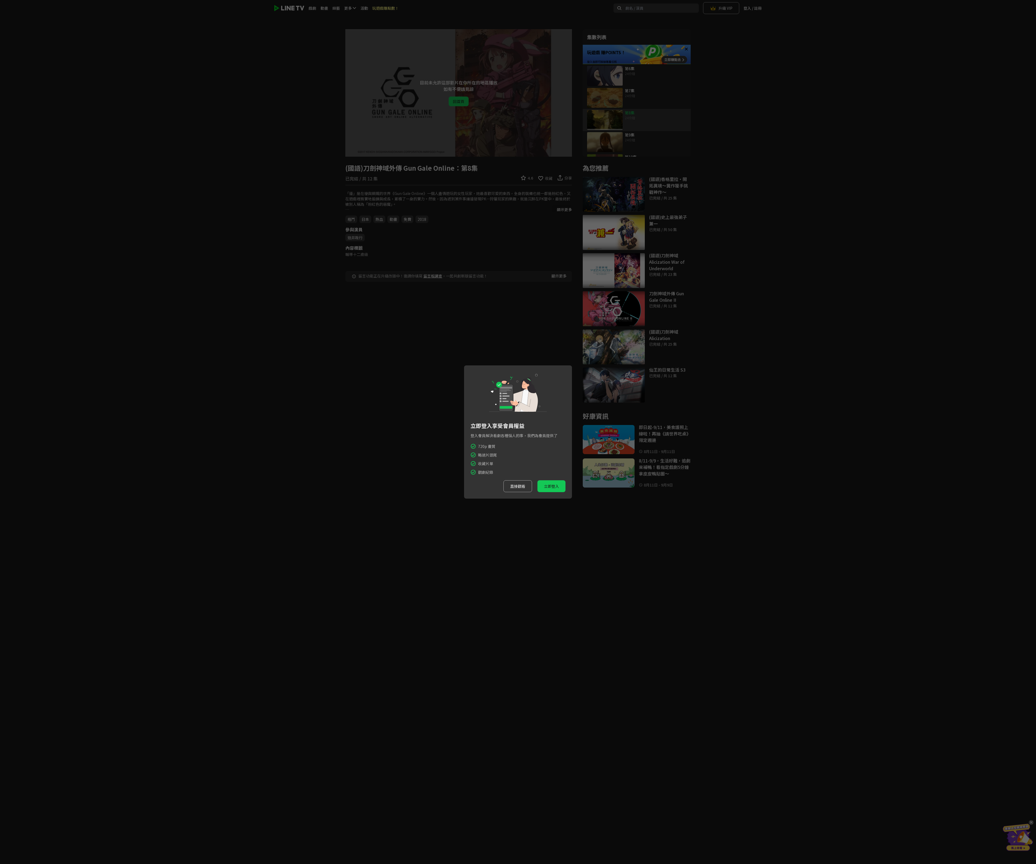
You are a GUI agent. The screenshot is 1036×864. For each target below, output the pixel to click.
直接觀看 (517, 486)
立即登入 (551, 486)
